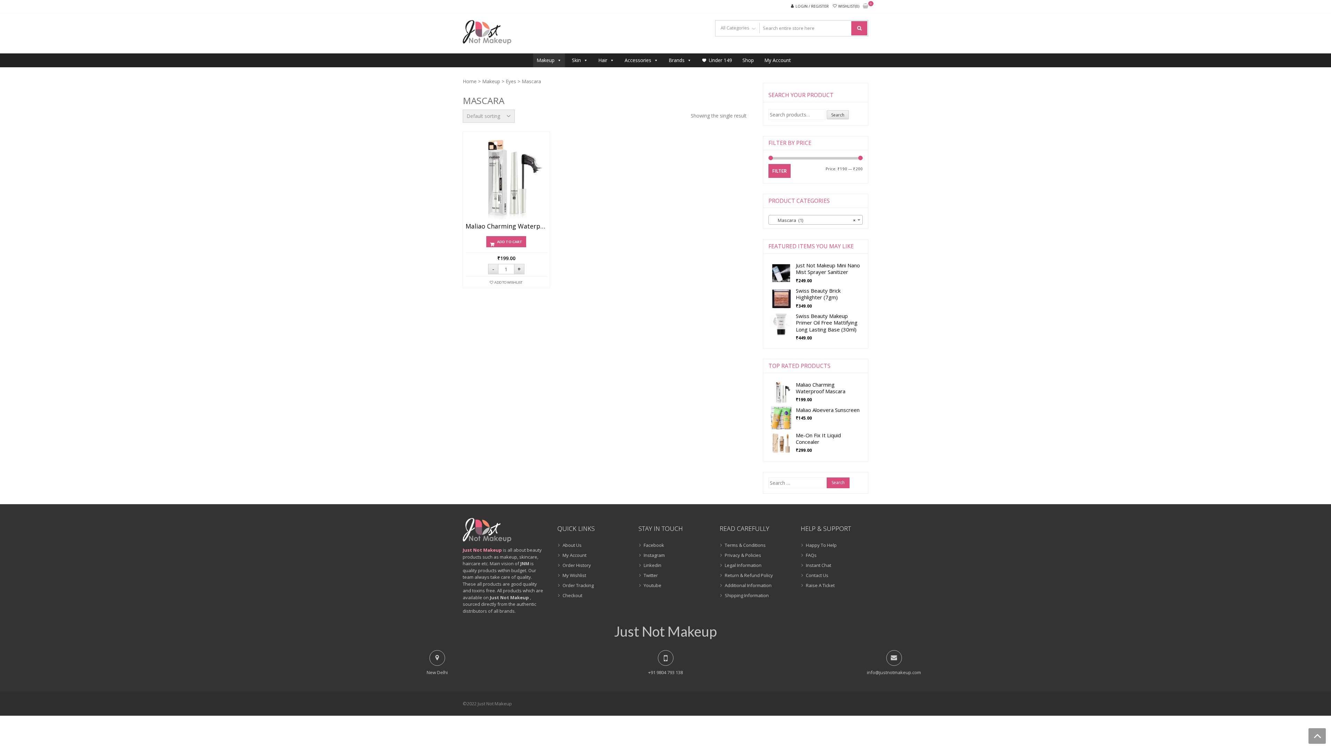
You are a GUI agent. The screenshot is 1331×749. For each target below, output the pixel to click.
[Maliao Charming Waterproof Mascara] (506, 179)
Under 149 (720, 60)
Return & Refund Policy (749, 575)
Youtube (652, 585)
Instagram (654, 555)
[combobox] (815, 220)
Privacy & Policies (743, 555)
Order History (577, 565)
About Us (572, 545)
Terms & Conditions (745, 545)
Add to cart (509, 242)
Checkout (572, 595)
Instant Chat (818, 565)
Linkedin (652, 565)
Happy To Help (821, 545)
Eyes (511, 81)
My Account (777, 60)
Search (837, 115)
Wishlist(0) (848, 6)
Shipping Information (747, 595)
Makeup (546, 60)
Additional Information (748, 585)
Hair (602, 60)
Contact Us (817, 575)
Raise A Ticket (820, 585)
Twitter (651, 575)
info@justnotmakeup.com (894, 672)
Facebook (654, 545)
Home (470, 81)
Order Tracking (578, 585)
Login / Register (812, 6)
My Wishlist (574, 575)
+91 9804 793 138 (665, 672)
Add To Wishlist (508, 282)
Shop (748, 60)
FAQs (811, 555)
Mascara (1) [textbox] (813, 220)
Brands (677, 60)
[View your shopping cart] (865, 6)
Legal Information (743, 565)
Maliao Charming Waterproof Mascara (506, 226)
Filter (779, 171)
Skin (576, 60)
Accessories (638, 60)
